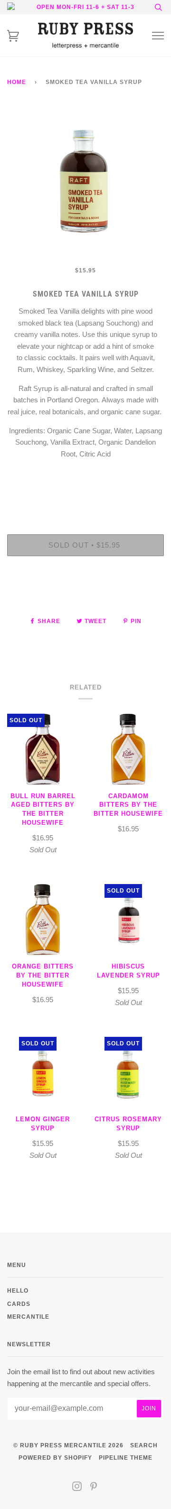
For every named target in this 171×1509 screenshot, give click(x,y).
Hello (17, 1290)
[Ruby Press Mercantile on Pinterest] (94, 1488)
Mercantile (28, 1316)
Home (16, 82)
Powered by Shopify (55, 1457)
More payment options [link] (85, 596)
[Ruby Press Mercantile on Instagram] (77, 1488)
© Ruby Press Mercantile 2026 (68, 1445)
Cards (18, 1304)
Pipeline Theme (125, 1457)
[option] (85, 186)
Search (144, 1445)
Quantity (85, 494)
